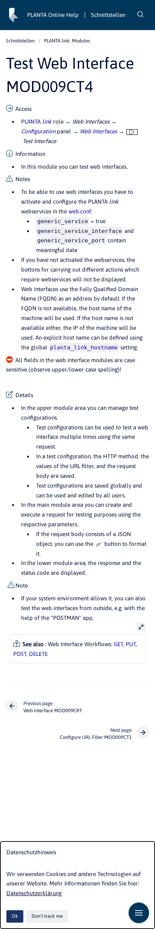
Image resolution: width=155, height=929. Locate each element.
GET (118, 644)
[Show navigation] (139, 913)
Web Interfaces (98, 131)
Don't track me (47, 916)
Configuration (38, 131)
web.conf (79, 211)
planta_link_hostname (84, 347)
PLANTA (36, 121)
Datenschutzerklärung (34, 893)
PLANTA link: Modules (67, 41)
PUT (131, 644)
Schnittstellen (108, 15)
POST (19, 654)
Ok (15, 916)
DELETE (38, 654)
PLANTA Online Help (53, 15)
